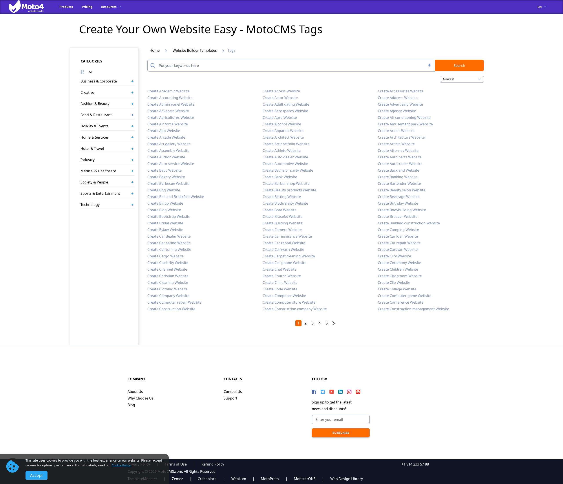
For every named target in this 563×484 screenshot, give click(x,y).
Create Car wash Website (283, 249)
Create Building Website (282, 223)
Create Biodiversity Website (285, 203)
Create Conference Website (400, 302)
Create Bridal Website (165, 223)
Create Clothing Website (167, 289)
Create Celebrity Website (167, 263)
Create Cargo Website (165, 256)
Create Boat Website (279, 210)
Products (66, 7)
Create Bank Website (280, 177)
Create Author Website (166, 157)
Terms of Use (176, 464)
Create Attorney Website (398, 150)
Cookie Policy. (121, 465)
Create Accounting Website (169, 98)
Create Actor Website (280, 98)
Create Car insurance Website (287, 236)
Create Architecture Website (401, 137)
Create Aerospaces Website (285, 111)
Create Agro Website (280, 117)
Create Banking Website (398, 177)
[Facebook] (314, 392)
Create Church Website (282, 276)
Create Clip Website (394, 282)
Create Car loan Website (398, 236)
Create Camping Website (398, 230)
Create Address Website (398, 98)
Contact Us (233, 391)
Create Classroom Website (400, 276)
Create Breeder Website (397, 216)
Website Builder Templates (195, 50)
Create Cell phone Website (284, 263)
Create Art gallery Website (169, 144)
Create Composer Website (284, 296)
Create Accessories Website (401, 91)
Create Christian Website (167, 276)
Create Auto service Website (170, 164)
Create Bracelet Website (282, 216)
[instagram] (349, 392)
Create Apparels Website (283, 131)
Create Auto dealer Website (285, 157)
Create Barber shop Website (286, 183)
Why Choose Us (141, 398)
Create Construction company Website (295, 309)
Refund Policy (212, 464)
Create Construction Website (171, 309)
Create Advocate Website (168, 111)
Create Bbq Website (163, 190)
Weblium (238, 478)
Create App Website (163, 131)
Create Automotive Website (285, 164)
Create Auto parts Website (400, 157)
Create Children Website (398, 269)
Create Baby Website (164, 170)
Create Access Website (281, 91)
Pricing (87, 7)
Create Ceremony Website (399, 263)
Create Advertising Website (400, 104)
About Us (135, 391)
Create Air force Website (167, 124)
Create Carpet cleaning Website (289, 256)
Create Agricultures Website (170, 117)
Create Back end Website (398, 170)
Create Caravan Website (398, 249)
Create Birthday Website (398, 203)
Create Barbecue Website (168, 183)
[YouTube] (331, 392)
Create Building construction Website (409, 223)
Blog (131, 404)
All (91, 72)
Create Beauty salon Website (401, 190)
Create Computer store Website (289, 302)
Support (230, 398)
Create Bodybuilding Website (402, 210)
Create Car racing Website (169, 243)
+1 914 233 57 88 (415, 464)
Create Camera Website (282, 230)
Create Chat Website (279, 269)
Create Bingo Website (165, 203)
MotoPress (270, 478)
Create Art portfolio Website (286, 144)
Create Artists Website (396, 144)
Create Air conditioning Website (404, 117)
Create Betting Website (282, 197)
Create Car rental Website (284, 243)
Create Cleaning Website (167, 282)
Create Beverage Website (399, 197)
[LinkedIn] (340, 392)
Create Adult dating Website (286, 104)
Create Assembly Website (168, 150)
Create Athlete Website (282, 150)
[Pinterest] (358, 392)
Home (155, 50)
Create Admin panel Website (170, 104)
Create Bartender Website (399, 183)
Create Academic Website (168, 91)
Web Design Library (346, 478)
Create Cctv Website (394, 256)
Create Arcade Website (166, 137)
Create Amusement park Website (405, 124)
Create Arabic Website (396, 131)
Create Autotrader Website (400, 164)
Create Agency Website (397, 111)
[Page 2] (334, 323)
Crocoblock (207, 478)
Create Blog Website (164, 210)
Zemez (177, 478)
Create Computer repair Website (174, 302)
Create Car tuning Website (169, 249)
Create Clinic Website (280, 282)
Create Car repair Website (399, 243)
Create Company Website (168, 296)
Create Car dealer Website (169, 236)
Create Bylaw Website (165, 230)
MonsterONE (305, 478)
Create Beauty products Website (289, 190)
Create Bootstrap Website (168, 216)
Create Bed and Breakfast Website (175, 197)
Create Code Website (280, 289)
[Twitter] (323, 392)
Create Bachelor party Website (288, 170)
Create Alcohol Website (282, 124)
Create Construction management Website (413, 309)
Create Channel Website (167, 269)
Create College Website (397, 289)
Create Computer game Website (404, 296)
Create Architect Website (283, 137)
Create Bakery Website (166, 177)
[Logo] (30, 6)
